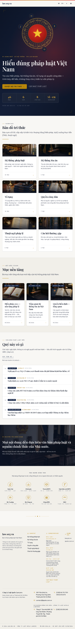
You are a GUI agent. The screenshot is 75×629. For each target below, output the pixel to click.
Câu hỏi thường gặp (33, 551)
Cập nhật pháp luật (38, 86)
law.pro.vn (68, 538)
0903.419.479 (61, 595)
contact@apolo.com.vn (44, 600)
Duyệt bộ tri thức (15, 86)
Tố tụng (30, 542)
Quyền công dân (32, 545)
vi (59, 3)
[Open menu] (71, 3)
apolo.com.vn (69, 541)
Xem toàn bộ (8, 357)
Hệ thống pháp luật (33, 537)
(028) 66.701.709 (62, 592)
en (62, 3)
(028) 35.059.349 (62, 609)
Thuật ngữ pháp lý (33, 548)
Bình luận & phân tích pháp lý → (11, 360)
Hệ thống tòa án (32, 540)
